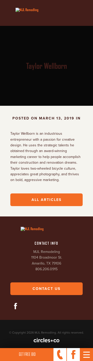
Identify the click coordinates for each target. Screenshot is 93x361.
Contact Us (46, 289)
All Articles (46, 200)
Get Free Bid (27, 354)
